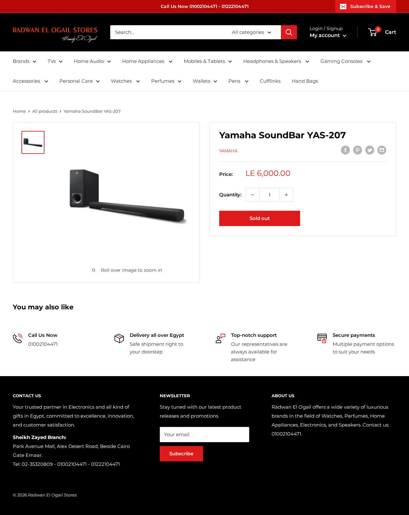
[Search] (289, 32)
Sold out (260, 218)
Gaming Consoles (342, 61)
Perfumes (162, 81)
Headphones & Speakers (272, 61)
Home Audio (89, 61)
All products (44, 111)
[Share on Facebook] (345, 150)
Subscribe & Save (370, 6)
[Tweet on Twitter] (369, 150)
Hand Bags (305, 81)
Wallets (201, 81)
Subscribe (181, 454)
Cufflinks (270, 81)
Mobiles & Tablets (204, 61)
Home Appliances (144, 61)
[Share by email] (381, 150)
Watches (122, 81)
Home (19, 111)
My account (325, 35)
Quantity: (230, 195)
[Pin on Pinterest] (357, 150)
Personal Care (76, 81)
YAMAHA (228, 150)
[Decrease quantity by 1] (252, 194)
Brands (21, 61)
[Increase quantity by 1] (286, 194)
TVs (52, 61)
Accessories (27, 81)
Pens (235, 81)
